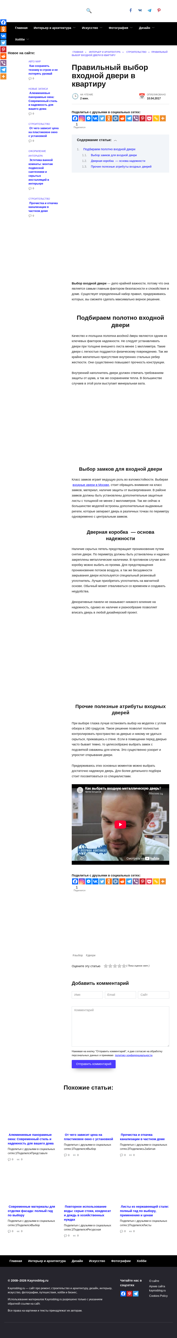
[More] (163, 118)
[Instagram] (82, 118)
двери (91, 955)
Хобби (20, 39)
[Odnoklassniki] (109, 118)
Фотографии (121, 1261)
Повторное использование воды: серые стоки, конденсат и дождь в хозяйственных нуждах (87, 1213)
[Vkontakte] (95, 118)
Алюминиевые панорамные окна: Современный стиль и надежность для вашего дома (43, 100)
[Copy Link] (156, 118)
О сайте (154, 1280)
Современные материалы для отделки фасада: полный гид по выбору (31, 1211)
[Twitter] (102, 118)
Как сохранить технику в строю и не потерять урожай (43, 69)
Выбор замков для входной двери (114, 155)
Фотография (118, 28)
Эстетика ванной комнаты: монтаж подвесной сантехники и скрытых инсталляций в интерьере (41, 171)
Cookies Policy (158, 1295)
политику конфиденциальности (133, 1055)
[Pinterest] (142, 118)
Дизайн (144, 28)
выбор (78, 955)
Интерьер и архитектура (52, 28)
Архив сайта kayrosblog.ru (157, 1288)
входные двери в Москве (91, 485)
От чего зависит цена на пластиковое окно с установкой (44, 132)
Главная (21, 28)
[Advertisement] (120, 929)
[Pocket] (149, 118)
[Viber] (136, 118)
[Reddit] (122, 118)
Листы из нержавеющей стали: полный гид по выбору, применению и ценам (144, 1211)
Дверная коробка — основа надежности (118, 161)
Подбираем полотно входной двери (109, 149)
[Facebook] (75, 118)
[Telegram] (129, 118)
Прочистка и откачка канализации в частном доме (43, 206)
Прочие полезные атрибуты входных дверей (121, 166)
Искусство (90, 28)
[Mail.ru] (116, 118)
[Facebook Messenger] (89, 118)
